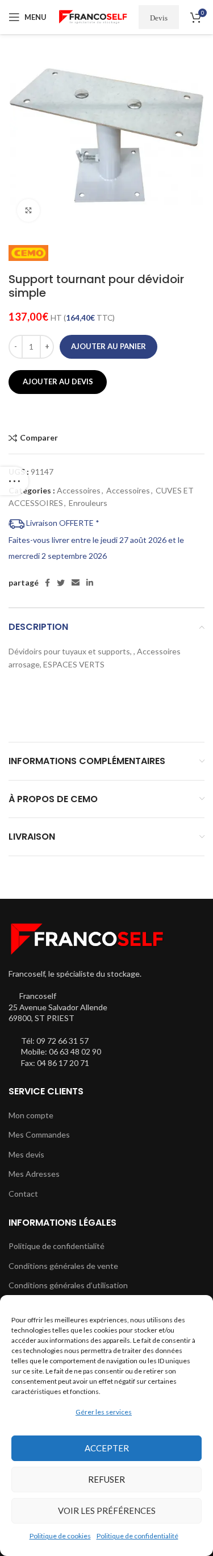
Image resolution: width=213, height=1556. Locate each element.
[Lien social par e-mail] (75, 582)
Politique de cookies (60, 1536)
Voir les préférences (107, 1510)
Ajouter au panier (108, 346)
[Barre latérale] (14, 481)
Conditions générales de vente (63, 1266)
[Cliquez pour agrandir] (28, 210)
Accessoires (79, 490)
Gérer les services (104, 1412)
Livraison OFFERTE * (61, 523)
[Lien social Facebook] (47, 582)
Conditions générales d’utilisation (68, 1285)
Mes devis (26, 1154)
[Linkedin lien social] (90, 582)
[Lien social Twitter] (60, 582)
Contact (23, 1193)
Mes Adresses (34, 1174)
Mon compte (31, 1115)
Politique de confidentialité (137, 1536)
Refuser (106, 1479)
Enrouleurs (88, 503)
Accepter (107, 1448)
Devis (159, 17)
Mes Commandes (39, 1134)
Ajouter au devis (58, 381)
